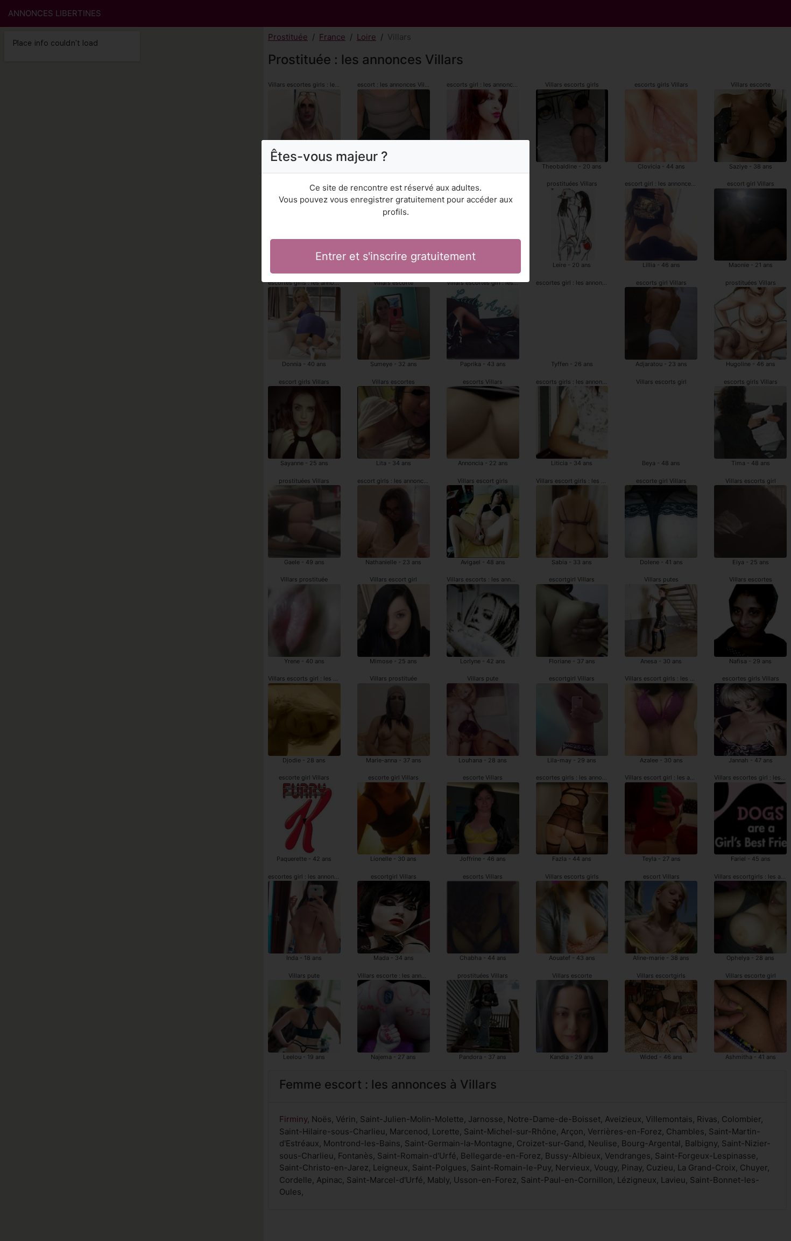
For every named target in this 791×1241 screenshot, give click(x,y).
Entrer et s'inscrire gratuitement (395, 256)
